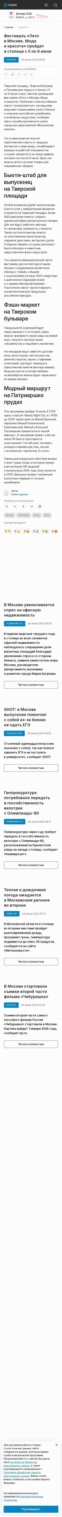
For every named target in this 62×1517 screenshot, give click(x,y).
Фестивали (24, 515)
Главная (8, 27)
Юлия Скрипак (19, 494)
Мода (36, 515)
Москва (9, 515)
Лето (47, 515)
